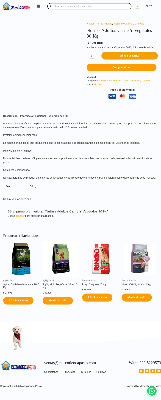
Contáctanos (51, 372)
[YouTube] (158, 371)
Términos (86, 372)
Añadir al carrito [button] (18, 300)
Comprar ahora (121, 67)
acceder (20, 216)
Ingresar (148, 5)
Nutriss (90, 23)
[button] (38, 6)
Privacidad (69, 372)
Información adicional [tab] (33, 116)
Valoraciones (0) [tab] (58, 116)
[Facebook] (141, 371)
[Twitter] (147, 371)
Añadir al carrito (129, 55)
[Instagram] (152, 371)
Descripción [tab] (10, 116)
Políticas (101, 372)
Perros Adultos (104, 23)
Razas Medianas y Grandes (128, 23)
